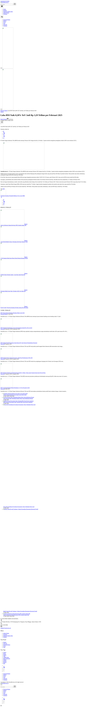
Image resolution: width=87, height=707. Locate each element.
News (4, 646)
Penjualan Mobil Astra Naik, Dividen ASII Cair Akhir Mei (13, 291)
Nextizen (5, 14)
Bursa (4, 653)
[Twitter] (4, 133)
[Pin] (4, 136)
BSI (4, 663)
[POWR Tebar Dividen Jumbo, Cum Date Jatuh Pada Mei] (12, 273)
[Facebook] (3, 131)
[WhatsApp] (3, 138)
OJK (4, 656)
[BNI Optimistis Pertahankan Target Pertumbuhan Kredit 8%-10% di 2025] (7, 326)
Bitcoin (4, 662)
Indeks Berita (6, 12)
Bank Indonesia (6, 658)
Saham (4, 652)
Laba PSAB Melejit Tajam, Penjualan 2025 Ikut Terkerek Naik (14, 241)
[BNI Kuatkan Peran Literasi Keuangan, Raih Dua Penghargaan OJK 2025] (7, 356)
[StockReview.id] (4, 2)
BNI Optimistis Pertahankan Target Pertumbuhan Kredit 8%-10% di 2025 (16, 327)
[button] (14, 4)
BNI (4, 188)
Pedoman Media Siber (8, 11)
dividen (4, 661)
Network (2, 329)
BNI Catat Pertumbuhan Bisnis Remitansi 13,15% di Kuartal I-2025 (15, 387)
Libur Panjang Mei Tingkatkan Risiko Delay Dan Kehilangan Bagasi (18, 398)
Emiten (4, 654)
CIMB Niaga (6, 657)
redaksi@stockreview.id (6, 628)
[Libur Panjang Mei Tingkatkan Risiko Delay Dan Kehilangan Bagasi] (18, 397)
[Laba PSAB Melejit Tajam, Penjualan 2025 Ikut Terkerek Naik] (12, 240)
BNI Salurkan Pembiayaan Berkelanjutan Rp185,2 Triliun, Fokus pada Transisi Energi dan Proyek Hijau (23, 372)
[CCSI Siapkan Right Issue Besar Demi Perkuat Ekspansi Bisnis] (12, 257)
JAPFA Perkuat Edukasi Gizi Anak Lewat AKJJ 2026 (14, 394)
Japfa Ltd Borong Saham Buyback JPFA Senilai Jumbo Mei (13, 225)
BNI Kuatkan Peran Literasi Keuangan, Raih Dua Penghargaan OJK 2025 (17, 357)
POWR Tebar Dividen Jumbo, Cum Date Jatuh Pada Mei (13, 274)
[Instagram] (3, 668)
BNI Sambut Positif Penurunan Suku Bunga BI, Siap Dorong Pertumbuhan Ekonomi (19, 342)
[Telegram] (3, 135)
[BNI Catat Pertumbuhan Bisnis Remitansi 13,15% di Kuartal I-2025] (7, 386)
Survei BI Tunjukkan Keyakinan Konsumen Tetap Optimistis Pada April (18, 506)
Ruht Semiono (4, 119)
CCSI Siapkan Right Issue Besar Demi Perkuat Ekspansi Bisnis (14, 258)
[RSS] (3, 671)
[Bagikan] (2, 122)
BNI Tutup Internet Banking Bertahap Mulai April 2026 (13, 312)
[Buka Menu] (2, 6)
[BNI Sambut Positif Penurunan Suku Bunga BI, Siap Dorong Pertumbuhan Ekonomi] (7, 341)
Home (4, 9)
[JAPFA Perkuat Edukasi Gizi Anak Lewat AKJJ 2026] (15, 393)
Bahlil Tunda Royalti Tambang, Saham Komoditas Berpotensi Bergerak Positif (20, 611)
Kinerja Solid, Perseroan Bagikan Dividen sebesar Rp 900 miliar (14, 307)
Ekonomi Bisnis (4, 314)
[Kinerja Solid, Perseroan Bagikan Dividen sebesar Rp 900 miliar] (12, 306)
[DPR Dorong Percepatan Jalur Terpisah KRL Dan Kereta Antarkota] (18, 401)
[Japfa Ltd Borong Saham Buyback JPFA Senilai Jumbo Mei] (12, 224)
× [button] (1, 684)
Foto (4, 647)
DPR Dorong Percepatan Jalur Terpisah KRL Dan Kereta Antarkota (17, 402)
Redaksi (5, 10)
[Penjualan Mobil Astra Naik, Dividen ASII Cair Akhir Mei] (12, 290)
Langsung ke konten (5, 1)
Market (2, 111)
